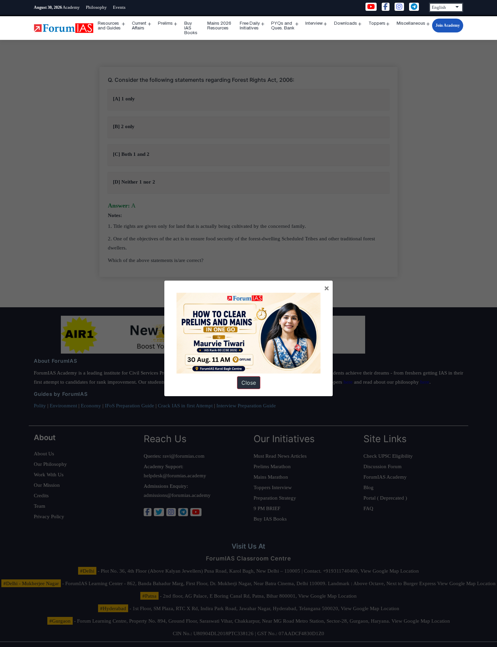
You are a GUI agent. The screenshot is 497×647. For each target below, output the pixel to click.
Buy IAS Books (190, 28)
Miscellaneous (411, 23)
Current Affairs (139, 25)
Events (119, 7)
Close (248, 382)
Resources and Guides (109, 25)
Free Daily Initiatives (250, 25)
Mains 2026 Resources (219, 25)
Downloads (345, 23)
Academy (71, 7)
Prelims (165, 23)
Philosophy (96, 7)
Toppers (377, 23)
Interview (314, 23)
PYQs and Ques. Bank (282, 25)
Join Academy (447, 25)
